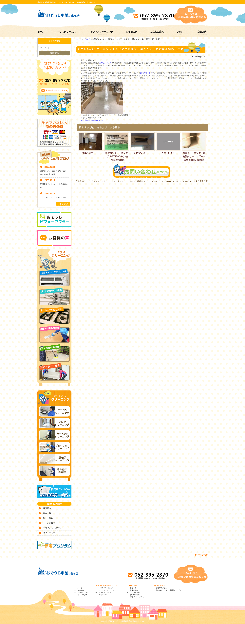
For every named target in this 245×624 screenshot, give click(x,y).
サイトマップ (49, 533)
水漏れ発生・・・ (91, 153)
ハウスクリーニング (67, 31)
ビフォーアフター (105, 592)
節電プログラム (161, 588)
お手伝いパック (105, 63)
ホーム (40, 31)
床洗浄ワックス (146, 73)
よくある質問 (49, 523)
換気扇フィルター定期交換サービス (168, 590)
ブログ (180, 31)
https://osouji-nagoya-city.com (92, 120)
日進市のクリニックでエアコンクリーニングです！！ (99, 181)
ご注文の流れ (157, 31)
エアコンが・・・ (142, 153)
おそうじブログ (83, 592)
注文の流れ (48, 518)
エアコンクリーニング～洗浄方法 (53, 197)
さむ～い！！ (168, 153)
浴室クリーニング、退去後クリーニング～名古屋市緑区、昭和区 (194, 156)
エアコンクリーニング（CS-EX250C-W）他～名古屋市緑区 (116, 156)
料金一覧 (47, 513)
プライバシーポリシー (53, 528)
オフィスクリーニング (101, 31)
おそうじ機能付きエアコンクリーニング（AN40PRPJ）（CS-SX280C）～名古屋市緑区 (168, 181)
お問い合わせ (135, 595)
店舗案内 (202, 31)
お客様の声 (131, 31)
